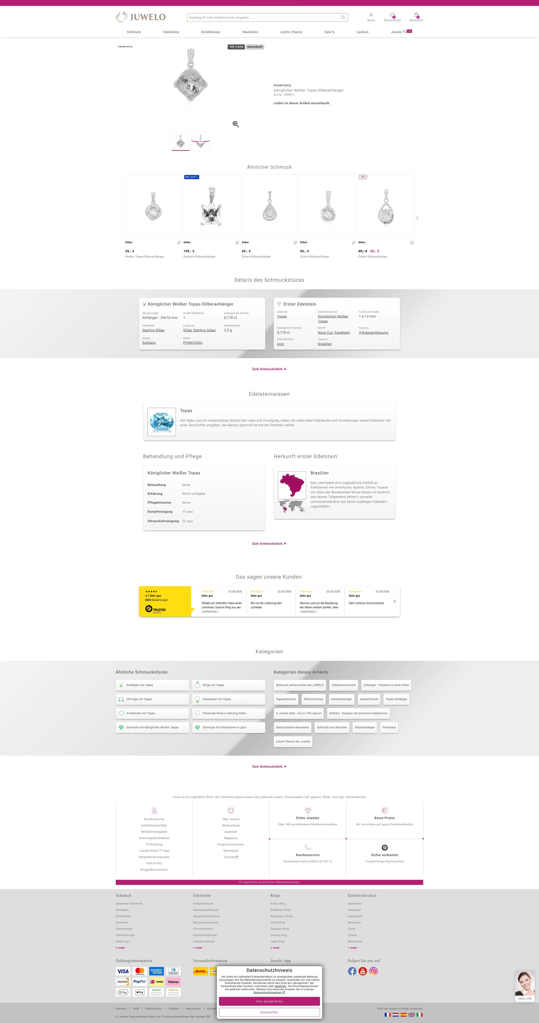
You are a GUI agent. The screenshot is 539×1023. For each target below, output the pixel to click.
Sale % (330, 32)
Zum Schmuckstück (267, 369)
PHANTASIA (193, 342)
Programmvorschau (230, 845)
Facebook (352, 971)
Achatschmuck (203, 904)
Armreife (122, 923)
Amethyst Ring (281, 910)
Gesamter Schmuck (129, 904)
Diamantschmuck (205, 935)
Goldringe (122, 942)
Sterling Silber (153, 330)
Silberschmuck (313, 699)
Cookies (173, 1009)
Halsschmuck (369, 699)
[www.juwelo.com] (411, 1015)
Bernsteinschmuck (206, 923)
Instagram (373, 971)
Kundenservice (154, 819)
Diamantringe (125, 935)
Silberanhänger (365, 728)
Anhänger (122, 910)
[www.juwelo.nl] (395, 1015)
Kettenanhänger (341, 699)
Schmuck (134, 32)
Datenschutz (153, 1009)
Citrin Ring (278, 923)
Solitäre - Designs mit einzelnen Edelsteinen (358, 713)
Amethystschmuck (206, 910)
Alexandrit (355, 904)
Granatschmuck (204, 942)
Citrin (352, 929)
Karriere (121, 1009)
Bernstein (354, 923)
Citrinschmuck (203, 929)
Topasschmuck (286, 699)
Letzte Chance (291, 32)
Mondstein (355, 942)
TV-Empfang (154, 845)
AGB (136, 1009)
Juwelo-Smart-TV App (154, 851)
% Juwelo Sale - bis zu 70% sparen (299, 713)
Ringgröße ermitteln (154, 870)
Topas (282, 316)
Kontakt (212, 1009)
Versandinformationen (154, 857)
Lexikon (363, 32)
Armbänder (123, 916)
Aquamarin (355, 916)
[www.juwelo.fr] (388, 1015)
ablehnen (280, 986)
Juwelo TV (401, 32)
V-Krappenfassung (373, 332)
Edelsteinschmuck (344, 685)
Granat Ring (279, 935)
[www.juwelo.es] (403, 1015)
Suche (344, 17)
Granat (352, 935)
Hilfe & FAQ (154, 864)
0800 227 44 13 (321, 862)
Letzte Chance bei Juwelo (293, 742)
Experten (231, 832)
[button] (371, 17)
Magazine (230, 838)
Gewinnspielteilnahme (154, 838)
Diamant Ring (280, 929)
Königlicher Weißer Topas (333, 319)
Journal (229, 857)
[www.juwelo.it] (419, 1015)
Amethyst (354, 910)
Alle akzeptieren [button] (269, 1001)
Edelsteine (171, 32)
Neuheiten (250, 32)
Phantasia (389, 728)
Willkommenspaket (154, 832)
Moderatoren (231, 826)
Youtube (363, 971)
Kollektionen (210, 32)
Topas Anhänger (396, 699)
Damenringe (124, 929)
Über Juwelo (230, 819)
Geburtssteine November (292, 728)
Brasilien (325, 344)
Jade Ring (277, 942)
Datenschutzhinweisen (267, 993)
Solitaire (149, 342)
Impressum (193, 1009)
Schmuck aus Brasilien (332, 728)
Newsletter (231, 851)
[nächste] (417, 218)
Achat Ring (278, 904)
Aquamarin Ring (281, 916)
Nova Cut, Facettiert (334, 332)
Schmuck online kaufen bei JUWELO (300, 685)
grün (280, 344)
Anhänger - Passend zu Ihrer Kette (386, 685)
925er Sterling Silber (199, 330)
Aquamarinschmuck (207, 916)
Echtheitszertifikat (154, 826)
